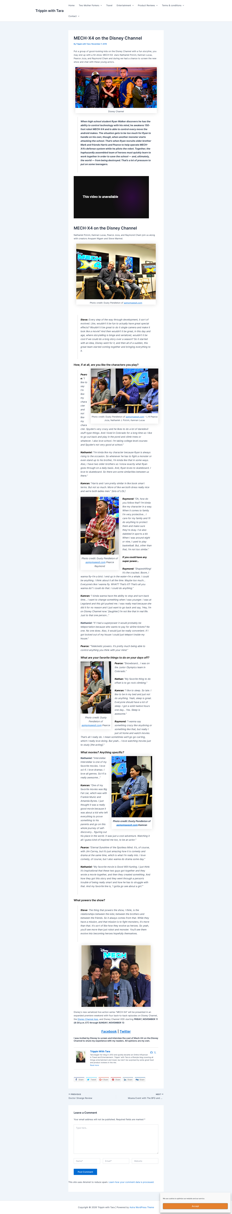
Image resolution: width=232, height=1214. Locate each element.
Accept (195, 1206)
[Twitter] (155, 1052)
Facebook (109, 1031)
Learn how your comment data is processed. (131, 1182)
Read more (94, 1065)
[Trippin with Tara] (80, 1056)
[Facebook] (151, 1052)
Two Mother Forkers (89, 5)
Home (71, 5)
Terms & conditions (171, 5)
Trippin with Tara (49, 11)
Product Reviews (146, 5)
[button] (100, 5)
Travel (109, 5)
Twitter (125, 1031)
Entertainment (124, 5)
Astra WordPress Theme (142, 1207)
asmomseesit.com (133, 302)
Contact (72, 16)
